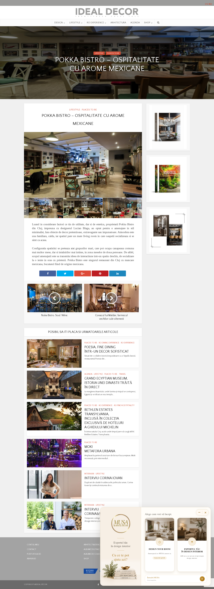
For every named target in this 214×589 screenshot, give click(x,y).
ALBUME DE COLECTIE (93, 554)
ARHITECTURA (118, 22)
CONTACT (31, 549)
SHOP (147, 22)
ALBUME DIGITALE (92, 549)
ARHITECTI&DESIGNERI (94, 545)
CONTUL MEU (33, 545)
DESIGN (58, 22)
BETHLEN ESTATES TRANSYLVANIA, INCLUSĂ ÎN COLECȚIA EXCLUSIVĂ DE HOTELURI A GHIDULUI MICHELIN (104, 418)
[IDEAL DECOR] (107, 11)
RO (210, 4)
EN (206, 4)
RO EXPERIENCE (95, 22)
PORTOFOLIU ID (34, 554)
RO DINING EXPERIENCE (109, 343)
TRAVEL (122, 374)
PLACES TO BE (113, 53)
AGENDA (135, 22)
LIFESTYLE (74, 22)
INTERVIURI (89, 474)
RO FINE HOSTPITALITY (124, 405)
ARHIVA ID (31, 559)
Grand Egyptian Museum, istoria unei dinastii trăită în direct (108, 383)
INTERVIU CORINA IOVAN (103, 478)
